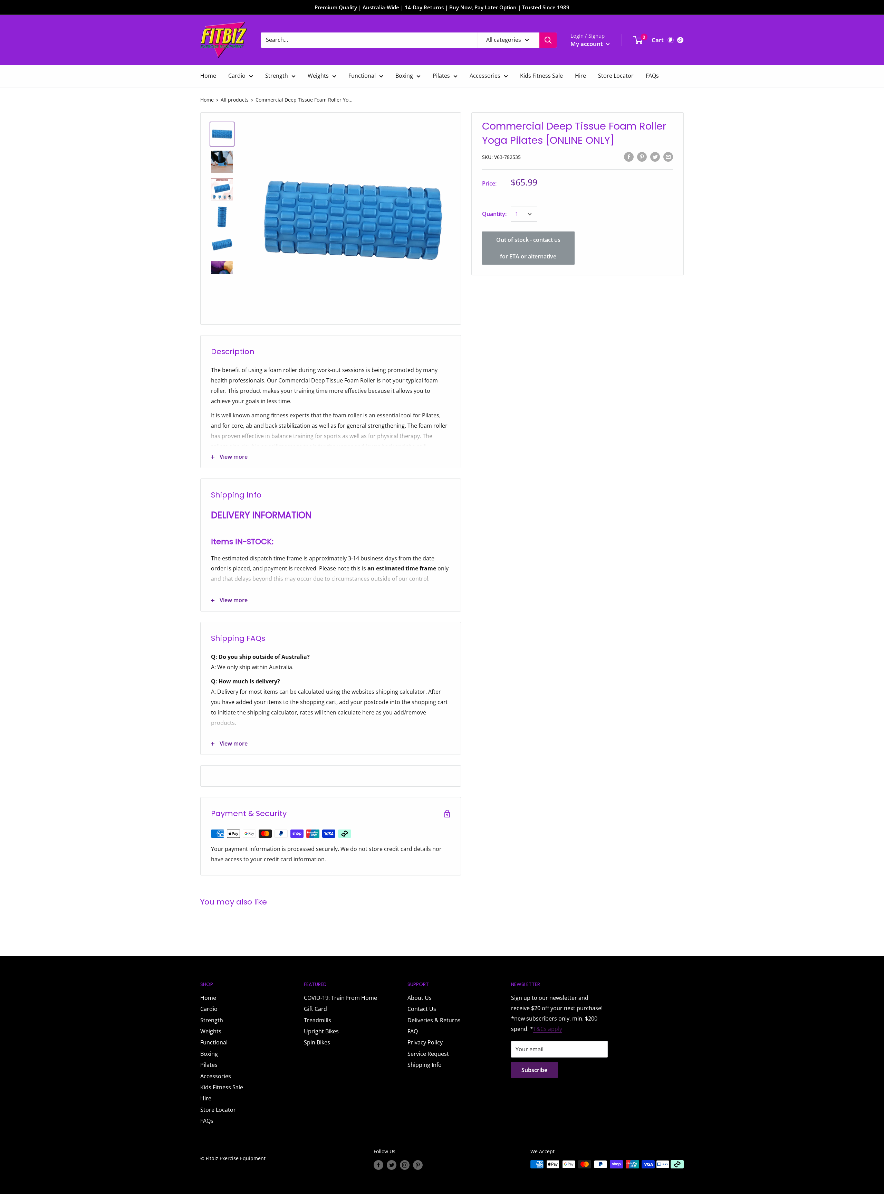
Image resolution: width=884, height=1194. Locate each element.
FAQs (652, 75)
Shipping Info (424, 1065)
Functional (362, 75)
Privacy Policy (425, 1042)
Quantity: (494, 214)
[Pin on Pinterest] (642, 157)
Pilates (441, 75)
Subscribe (534, 1070)
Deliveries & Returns (434, 1020)
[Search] (548, 40)
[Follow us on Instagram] (405, 1165)
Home (208, 75)
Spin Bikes (317, 1042)
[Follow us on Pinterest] (418, 1165)
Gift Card (315, 1009)
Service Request (428, 1054)
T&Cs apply (547, 1029)
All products (235, 99)
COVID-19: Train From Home (340, 998)
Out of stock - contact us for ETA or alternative (528, 248)
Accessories (485, 75)
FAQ (412, 1031)
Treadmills (317, 1020)
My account (587, 44)
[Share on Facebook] (629, 157)
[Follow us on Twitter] (391, 1165)
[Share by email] (668, 157)
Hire (580, 75)
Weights (318, 75)
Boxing (404, 75)
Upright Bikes (321, 1031)
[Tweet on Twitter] (655, 157)
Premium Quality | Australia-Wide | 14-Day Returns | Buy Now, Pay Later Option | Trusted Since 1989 (442, 7)
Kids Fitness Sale (541, 75)
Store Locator (616, 75)
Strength (276, 75)
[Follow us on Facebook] (378, 1165)
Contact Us (421, 1009)
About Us (419, 998)
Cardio (237, 75)
